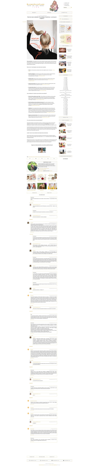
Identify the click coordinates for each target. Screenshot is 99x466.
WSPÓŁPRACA (42, 5)
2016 (65, 109)
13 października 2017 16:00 (53, 250)
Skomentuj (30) (24, 21)
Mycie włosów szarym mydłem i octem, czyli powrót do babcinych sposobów (69, 64)
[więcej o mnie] (32, 171)
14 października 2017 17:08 (53, 393)
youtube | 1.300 (67, 460)
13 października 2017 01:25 (53, 204)
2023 (65, 79)
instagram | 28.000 (45, 460)
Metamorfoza (67, 5)
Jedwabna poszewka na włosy (36, 105)
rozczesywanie (46, 156)
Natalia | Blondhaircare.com (36, 204)
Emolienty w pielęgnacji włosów (40, 99)
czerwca (65, 102)
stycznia (65, 108)
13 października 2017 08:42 (53, 210)
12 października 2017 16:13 (53, 222)
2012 (65, 113)
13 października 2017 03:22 (53, 314)
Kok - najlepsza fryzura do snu (51, 112)
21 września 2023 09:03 (53, 438)
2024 (65, 78)
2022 (65, 80)
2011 (65, 114)
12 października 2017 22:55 (53, 236)
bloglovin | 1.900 (56, 460)
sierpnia (65, 100)
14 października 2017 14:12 (53, 288)
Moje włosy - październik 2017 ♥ (65, 94)
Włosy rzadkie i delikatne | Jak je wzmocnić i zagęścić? (69, 50)
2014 (65, 111)
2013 (65, 112)
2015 (65, 110)
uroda (49, 12)
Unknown (32, 295)
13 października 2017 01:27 (53, 307)
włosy (34, 12)
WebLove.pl (58, 464)
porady (40, 156)
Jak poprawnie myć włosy (45, 84)
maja (65, 103)
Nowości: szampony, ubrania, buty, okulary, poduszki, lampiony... (69, 131)
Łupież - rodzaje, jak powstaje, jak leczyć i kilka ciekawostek (69, 124)
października (65, 89)
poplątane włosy (37, 156)
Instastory (51, 170)
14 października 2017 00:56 (53, 349)
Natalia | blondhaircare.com (36, 421)
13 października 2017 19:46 (53, 257)
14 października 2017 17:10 (53, 362)
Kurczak (32, 222)
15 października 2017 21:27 (53, 407)
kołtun (29, 156)
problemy (42, 156)
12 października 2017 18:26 (53, 295)
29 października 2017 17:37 (53, 421)
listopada (65, 88)
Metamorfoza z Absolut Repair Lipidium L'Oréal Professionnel (69, 70)
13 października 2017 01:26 (53, 243)
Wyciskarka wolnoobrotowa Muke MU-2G (69, 152)
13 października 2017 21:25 (53, 265)
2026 (65, 77)
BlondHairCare (36, 4)
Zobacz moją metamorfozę (42, 169)
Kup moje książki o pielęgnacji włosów (44, 168)
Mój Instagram (41, 170)
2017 (65, 86)
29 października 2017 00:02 (53, 413)
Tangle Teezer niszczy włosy (45, 117)
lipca (65, 101)
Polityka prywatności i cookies (49, 463)
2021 (65, 81)
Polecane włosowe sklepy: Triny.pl (69, 138)
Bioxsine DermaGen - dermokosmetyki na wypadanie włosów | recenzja (69, 57)
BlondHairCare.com (47, 464)
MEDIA (33, 5)
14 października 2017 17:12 (53, 215)
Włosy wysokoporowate (43, 90)
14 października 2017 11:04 (53, 282)
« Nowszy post (34, 192)
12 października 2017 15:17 (53, 197)
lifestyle (64, 12)
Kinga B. (32, 349)
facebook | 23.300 (33, 460)
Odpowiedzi (31, 202)
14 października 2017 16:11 (53, 386)
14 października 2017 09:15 (53, 272)
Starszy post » (49, 192)
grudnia (65, 87)
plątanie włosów (32, 156)
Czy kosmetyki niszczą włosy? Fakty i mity (69, 145)
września (65, 99)
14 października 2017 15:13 (53, 370)
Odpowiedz (32, 200)
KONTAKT (37, 5)
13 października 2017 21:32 (53, 337)
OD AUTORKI (29, 5)
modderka (32, 407)
